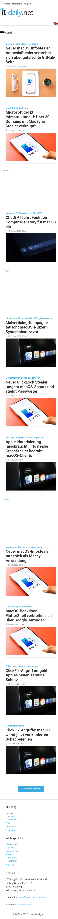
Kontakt (10, 813)
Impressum (11, 826)
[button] (6, 32)
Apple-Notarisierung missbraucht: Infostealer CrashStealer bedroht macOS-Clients (27, 449)
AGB (8, 823)
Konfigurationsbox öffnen (33, 897)
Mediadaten (12, 844)
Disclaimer (11, 830)
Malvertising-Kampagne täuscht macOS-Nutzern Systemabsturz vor (27, 327)
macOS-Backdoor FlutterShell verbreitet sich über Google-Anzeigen (29, 615)
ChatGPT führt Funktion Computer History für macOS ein (31, 222)
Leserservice (12, 851)
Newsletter (11, 857)
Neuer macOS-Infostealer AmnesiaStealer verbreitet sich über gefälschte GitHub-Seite (31, 55)
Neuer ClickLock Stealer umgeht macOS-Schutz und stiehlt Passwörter (30, 387)
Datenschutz (12, 819)
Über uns (10, 816)
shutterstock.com (22, 904)
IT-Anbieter (11, 861)
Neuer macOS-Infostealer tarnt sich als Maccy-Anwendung (28, 556)
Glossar (10, 847)
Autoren (10, 865)
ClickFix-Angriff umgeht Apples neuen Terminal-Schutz (26, 675)
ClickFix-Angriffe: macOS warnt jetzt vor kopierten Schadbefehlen (28, 734)
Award (9, 854)
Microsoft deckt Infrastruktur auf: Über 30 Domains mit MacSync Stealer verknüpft (28, 119)
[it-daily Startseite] (22, 12)
